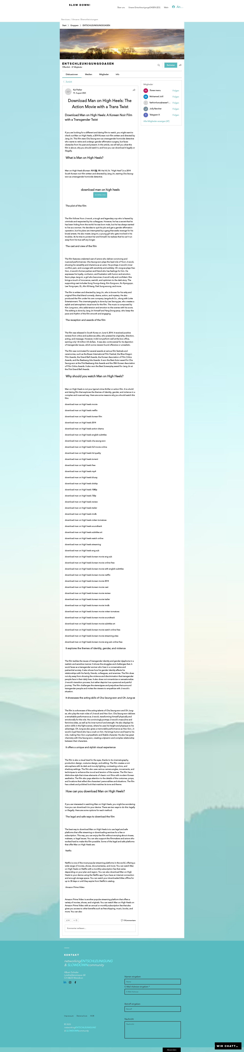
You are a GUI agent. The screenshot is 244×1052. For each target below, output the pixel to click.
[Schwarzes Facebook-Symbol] (75, 982)
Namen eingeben (133, 977)
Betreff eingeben (132, 1004)
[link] (72, 74)
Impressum (69, 1016)
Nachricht (129, 1019)
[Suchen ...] (158, 65)
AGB (92, 1016)
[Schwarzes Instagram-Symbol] (70, 982)
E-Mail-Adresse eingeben (136, 987)
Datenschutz (82, 1016)
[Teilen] (134, 89)
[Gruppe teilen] (180, 65)
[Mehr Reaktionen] (75, 920)
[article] (100, 511)
